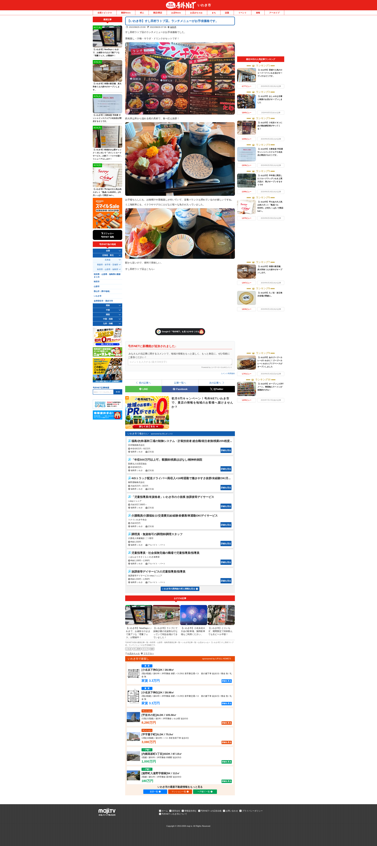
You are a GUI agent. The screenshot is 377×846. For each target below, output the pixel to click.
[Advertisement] (260, 36)
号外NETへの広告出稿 (211, 811)
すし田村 (136, 649)
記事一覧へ (180, 382)
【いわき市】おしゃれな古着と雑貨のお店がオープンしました (269, 99)
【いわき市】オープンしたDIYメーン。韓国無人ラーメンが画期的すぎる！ (270, 387)
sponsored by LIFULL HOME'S (216, 658)
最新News (126, 12)
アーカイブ (274, 12)
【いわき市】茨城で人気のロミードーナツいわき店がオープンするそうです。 (269, 73)
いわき (128, 649)
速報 (258, 12)
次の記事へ (215, 382)
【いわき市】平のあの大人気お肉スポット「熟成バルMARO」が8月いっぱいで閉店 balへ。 (107, 192)
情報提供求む (190, 811)
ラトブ (145, 649)
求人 (142, 12)
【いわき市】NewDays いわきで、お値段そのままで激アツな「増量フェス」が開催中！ (106, 52)
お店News (176, 12)
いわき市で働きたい (138, 433)
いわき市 (204, 5)
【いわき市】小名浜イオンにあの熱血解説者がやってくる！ (269, 125)
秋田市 (97, 282)
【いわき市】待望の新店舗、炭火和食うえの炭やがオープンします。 (269, 269)
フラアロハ (148, 653)
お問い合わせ (232, 811)
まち (214, 12)
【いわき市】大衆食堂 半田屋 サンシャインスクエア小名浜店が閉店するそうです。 (270, 152)
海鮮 (152, 649)
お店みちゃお (196, 12)
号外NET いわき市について (174, 814)
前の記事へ (145, 382)
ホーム (165, 811)
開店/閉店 (157, 12)
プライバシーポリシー (252, 811)
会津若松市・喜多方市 (103, 301)
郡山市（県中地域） (102, 291)
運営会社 (176, 811)
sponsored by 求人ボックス (162, 434)
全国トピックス (104, 12)
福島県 (173, 27)
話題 (227, 12)
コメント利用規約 (228, 373)
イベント (242, 12)
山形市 (97, 286)
